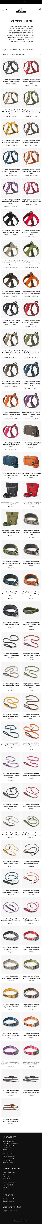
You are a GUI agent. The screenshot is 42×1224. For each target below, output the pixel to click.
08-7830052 (7, 1147)
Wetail (26, 1221)
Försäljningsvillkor (9, 1199)
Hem (2, 50)
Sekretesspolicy (8, 1201)
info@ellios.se (8, 1150)
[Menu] (3, 10)
